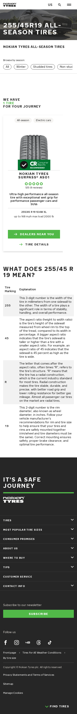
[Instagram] (16, 642)
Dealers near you (37, 234)
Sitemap (8, 683)
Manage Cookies (13, 692)
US (50, 5)
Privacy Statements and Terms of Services (28, 674)
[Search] (59, 4)
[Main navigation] (69, 4)
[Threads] (38, 642)
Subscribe (38, 613)
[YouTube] (27, 642)
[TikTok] (49, 642)
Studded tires (42, 66)
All (7, 66)
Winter (21, 66)
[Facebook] (5, 642)
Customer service (17, 576)
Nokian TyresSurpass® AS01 (33, 175)
